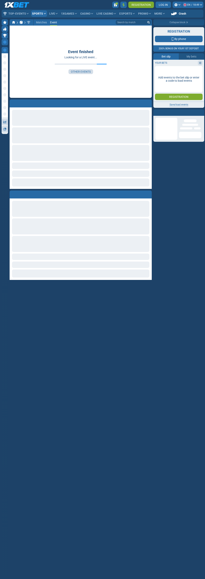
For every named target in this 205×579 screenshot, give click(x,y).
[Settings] (177, 5)
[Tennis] (21, 22)
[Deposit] (123, 5)
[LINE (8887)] (13, 22)
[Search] (148, 22)
